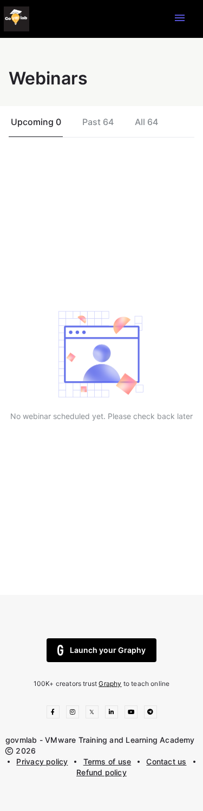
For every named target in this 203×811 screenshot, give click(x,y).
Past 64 (98, 121)
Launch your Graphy (108, 650)
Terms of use (107, 761)
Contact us (166, 761)
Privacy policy (42, 761)
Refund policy (101, 772)
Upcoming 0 (36, 121)
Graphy (110, 683)
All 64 (146, 121)
